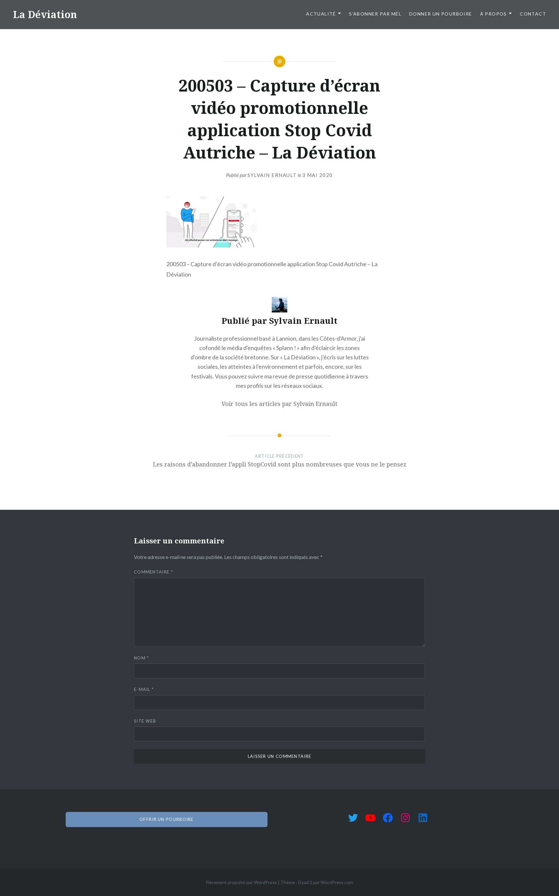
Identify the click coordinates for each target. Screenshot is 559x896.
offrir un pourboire (166, 819)
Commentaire (153, 571)
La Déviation (45, 14)
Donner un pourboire (440, 13)
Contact (533, 13)
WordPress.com (337, 882)
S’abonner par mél (375, 13)
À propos (493, 13)
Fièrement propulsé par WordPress (241, 882)
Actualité (321, 13)
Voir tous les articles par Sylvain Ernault (279, 404)
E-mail (144, 689)
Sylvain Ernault (272, 175)
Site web (145, 721)
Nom (141, 658)
